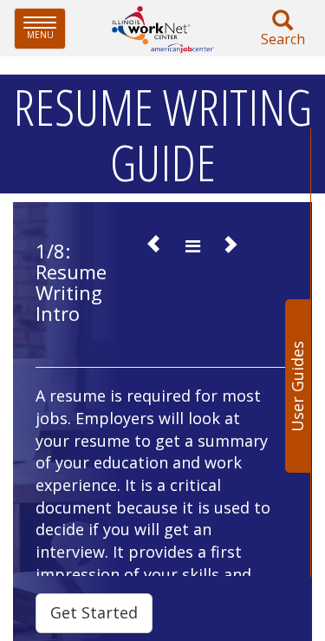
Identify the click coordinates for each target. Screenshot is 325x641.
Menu (46, 28)
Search (283, 39)
